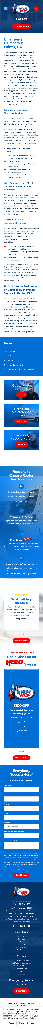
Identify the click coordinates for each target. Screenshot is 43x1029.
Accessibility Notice (21, 960)
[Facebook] (14, 926)
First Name (8, 786)
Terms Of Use (21, 969)
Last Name (8, 795)
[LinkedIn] (25, 926)
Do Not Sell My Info (21, 966)
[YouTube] (29, 926)
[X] (17, 926)
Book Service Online (21, 26)
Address (7, 822)
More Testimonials (21, 640)
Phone (6, 804)
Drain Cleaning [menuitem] (9, 351)
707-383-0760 (21, 904)
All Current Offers (21, 758)
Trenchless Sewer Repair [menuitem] (13, 365)
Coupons (21, 944)
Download (23, 731)
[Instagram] (21, 926)
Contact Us (21, 950)
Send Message (21, 875)
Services (21, 939)
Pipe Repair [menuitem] (8, 360)
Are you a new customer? (14, 832)
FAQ (21, 971)
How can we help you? (13, 841)
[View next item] (23, 634)
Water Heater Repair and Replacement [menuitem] (19, 369)
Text (23, 722)
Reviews (21, 941)
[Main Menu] (5, 8)
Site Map (21, 974)
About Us (21, 936)
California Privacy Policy (21, 963)
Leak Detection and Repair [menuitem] (14, 356)
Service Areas (21, 947)
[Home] (20, 8)
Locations (21, 990)
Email (23, 726)
